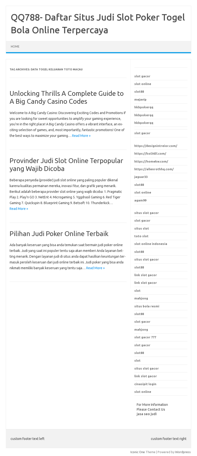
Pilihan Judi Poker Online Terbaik (59, 233)
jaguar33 (141, 176)
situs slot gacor (146, 212)
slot (137, 360)
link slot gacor (145, 282)
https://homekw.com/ (151, 161)
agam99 (140, 200)
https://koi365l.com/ (150, 153)
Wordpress (183, 452)
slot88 (139, 91)
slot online (142, 83)
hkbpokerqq (143, 107)
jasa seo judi (147, 414)
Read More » (81, 136)
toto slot (141, 236)
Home (15, 46)
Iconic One (137, 452)
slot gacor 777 (145, 337)
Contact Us (156, 409)
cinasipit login (145, 384)
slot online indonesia (150, 243)
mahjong (141, 329)
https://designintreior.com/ (155, 145)
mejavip (140, 99)
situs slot (141, 228)
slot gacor (142, 76)
